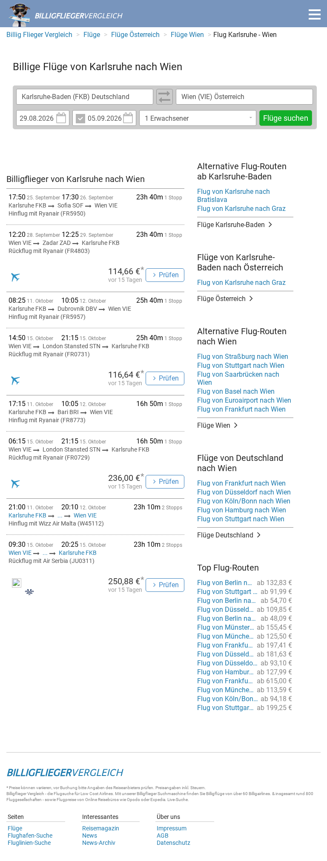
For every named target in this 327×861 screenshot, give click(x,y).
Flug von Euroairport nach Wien (244, 400)
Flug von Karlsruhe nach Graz (241, 209)
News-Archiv (98, 842)
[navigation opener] (315, 14)
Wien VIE (85, 515)
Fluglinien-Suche (29, 842)
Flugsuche (64, 793)
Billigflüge (215, 793)
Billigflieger (16, 793)
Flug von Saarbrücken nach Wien (238, 378)
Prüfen (169, 275)
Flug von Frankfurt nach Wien (241, 409)
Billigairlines (259, 793)
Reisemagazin (100, 828)
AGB (163, 835)
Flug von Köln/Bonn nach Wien (243, 501)
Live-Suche (177, 799)
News (89, 835)
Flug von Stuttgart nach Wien (240, 365)
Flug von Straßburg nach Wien (242, 356)
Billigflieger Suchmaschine (161, 793)
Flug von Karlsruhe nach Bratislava (233, 196)
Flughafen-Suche (30, 835)
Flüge (15, 828)
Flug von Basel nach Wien (236, 391)
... (60, 515)
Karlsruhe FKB (28, 515)
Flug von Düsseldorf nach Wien (244, 492)
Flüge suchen (285, 118)
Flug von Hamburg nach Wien (241, 510)
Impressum (171, 828)
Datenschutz (173, 842)
